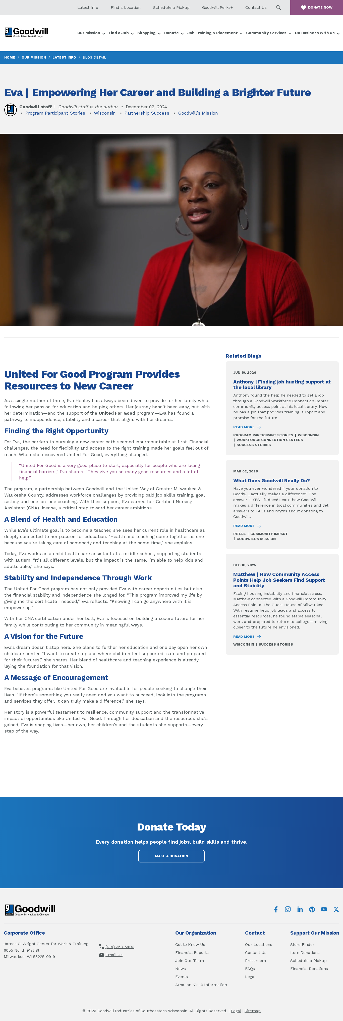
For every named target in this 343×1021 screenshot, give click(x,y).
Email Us (114, 954)
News (180, 968)
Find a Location (126, 7)
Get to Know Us (190, 944)
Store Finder (302, 944)
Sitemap (253, 1010)
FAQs (250, 968)
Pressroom (255, 960)
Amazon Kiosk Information (201, 984)
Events (181, 976)
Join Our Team (189, 960)
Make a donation (171, 856)
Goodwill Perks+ (217, 7)
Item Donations (305, 952)
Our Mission (34, 57)
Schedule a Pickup (171, 7)
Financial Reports (192, 952)
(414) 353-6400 (119, 946)
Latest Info (87, 7)
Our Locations (258, 944)
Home (9, 57)
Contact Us (256, 7)
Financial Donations (309, 968)
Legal (250, 976)
